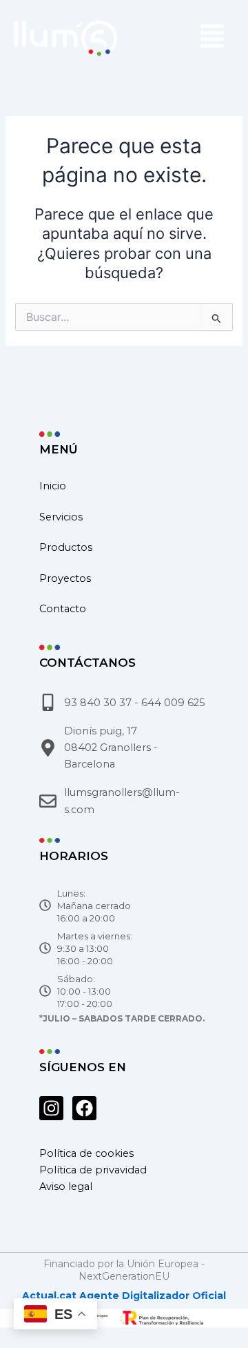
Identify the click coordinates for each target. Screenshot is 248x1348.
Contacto (62, 609)
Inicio (52, 486)
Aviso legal (65, 1186)
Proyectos (65, 578)
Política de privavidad (93, 1170)
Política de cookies (86, 1153)
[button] (182, 38)
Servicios (61, 517)
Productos (65, 547)
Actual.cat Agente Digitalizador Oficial (124, 1295)
